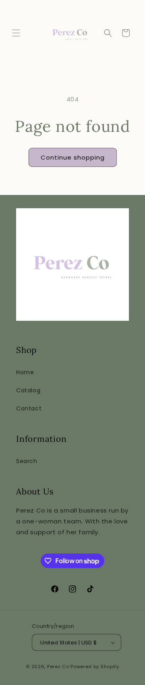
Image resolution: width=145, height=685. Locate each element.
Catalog (28, 390)
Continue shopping (73, 157)
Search (26, 461)
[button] (16, 33)
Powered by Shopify (94, 666)
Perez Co (58, 666)
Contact (28, 408)
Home (25, 372)
